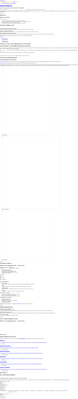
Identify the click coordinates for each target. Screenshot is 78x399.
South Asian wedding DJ (16, 9)
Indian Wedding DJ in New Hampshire (5, 331)
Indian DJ (23, 9)
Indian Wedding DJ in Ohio (44, 324)
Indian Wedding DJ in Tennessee (45, 328)
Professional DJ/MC (4, 390)
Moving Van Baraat (17, 390)
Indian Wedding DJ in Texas (44, 329)
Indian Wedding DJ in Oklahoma (45, 325)
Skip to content (2, 0)
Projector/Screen (65, 390)
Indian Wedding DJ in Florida (4, 324)
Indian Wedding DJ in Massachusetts (5, 330)
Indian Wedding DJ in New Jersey (5, 332)
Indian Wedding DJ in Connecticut (5, 322)
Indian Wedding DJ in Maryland (4, 329)
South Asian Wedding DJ (5, 61)
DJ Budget (1, 388)
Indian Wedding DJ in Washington (45, 331)
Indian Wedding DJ (6, 5)
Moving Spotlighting (52, 390)
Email (1, 383)
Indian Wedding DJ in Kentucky (4, 327)
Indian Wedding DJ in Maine (4, 328)
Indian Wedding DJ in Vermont (44, 330)
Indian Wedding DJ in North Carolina (45, 323)
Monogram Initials (59, 390)
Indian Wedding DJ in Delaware (4, 323)
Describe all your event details (4, 393)
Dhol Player (22, 390)
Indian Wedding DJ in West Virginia (45, 332)
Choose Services (2, 389)
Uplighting (46, 390)
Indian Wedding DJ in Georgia (4, 325)
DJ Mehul (1, 63)
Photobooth (27, 390)
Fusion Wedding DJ (4, 50)
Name (1, 382)
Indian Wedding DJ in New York (45, 322)
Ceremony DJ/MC (10, 390)
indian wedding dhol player (17, 303)
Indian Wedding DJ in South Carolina (45, 327)
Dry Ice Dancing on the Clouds (39, 390)
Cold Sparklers (32, 390)
